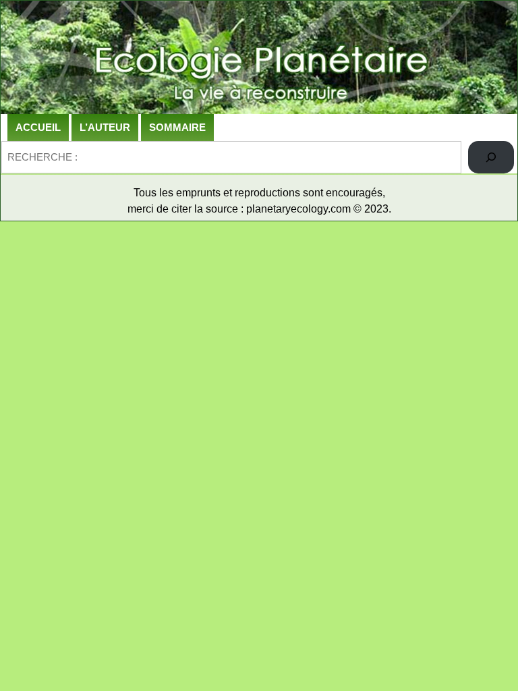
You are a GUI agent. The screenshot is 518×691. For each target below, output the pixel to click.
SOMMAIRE (177, 127)
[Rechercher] (491, 157)
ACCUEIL (38, 127)
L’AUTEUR (105, 127)
